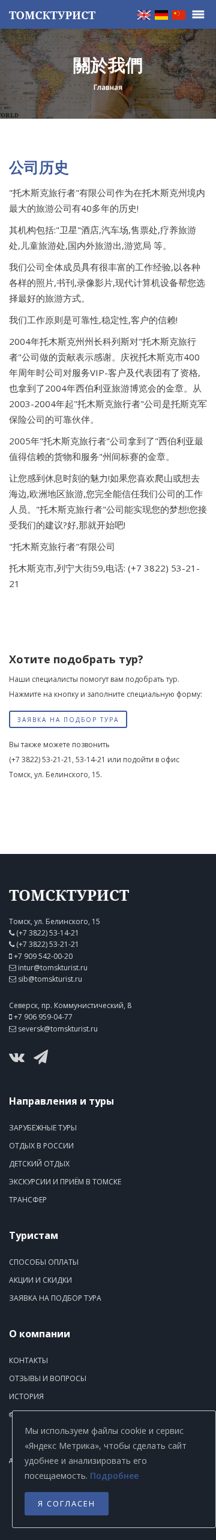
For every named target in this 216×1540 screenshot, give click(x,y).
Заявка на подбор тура (68, 719)
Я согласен (66, 1503)
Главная (108, 87)
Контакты (28, 1360)
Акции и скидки (40, 1280)
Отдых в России (41, 1146)
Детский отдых (39, 1164)
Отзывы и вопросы (47, 1378)
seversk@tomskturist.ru (58, 1029)
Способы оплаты (44, 1262)
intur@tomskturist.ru (53, 967)
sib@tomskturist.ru (50, 979)
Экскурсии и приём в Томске (65, 1182)
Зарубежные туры (43, 1128)
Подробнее (114, 1475)
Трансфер (28, 1200)
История (26, 1396)
